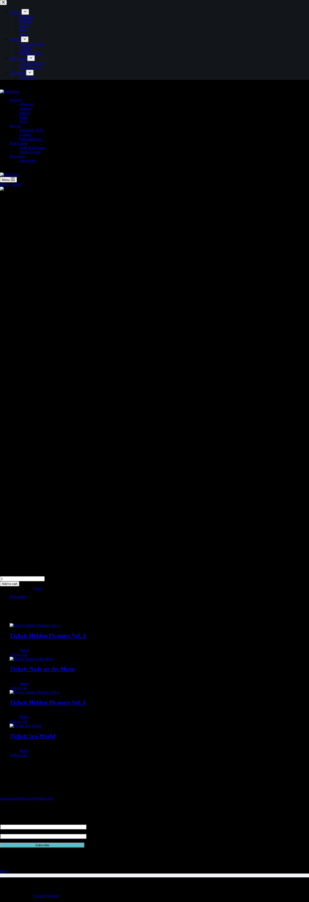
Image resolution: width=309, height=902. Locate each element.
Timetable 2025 (31, 130)
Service (15, 126)
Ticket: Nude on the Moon (42, 669)
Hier (3, 871)
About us (26, 104)
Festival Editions (32, 148)
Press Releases (30, 139)
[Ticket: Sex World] (25, 726)
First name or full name (17, 822)
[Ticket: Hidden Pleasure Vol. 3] (35, 625)
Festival (15, 100)
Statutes (25, 108)
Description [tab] (18, 597)
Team (23, 117)
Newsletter (18, 156)
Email (4, 831)
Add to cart (9, 584)
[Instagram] (3, 87)
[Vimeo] (14, 87)
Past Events (18, 143)
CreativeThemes (46, 896)
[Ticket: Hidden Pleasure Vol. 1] (35, 692)
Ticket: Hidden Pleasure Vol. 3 (48, 635)
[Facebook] (9, 87)
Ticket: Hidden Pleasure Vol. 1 (48, 702)
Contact (25, 134)
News (23, 121)
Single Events (29, 152)
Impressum (27, 161)
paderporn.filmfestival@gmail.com (26, 798)
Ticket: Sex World (32, 736)
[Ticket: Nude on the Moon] (32, 659)
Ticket (37, 588)
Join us (24, 113)
